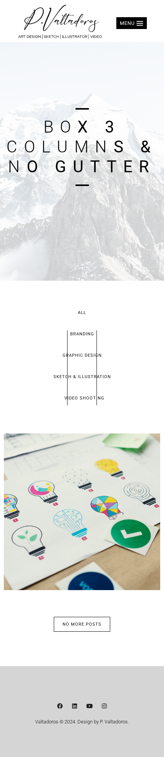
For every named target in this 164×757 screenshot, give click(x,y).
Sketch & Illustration (82, 376)
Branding (82, 334)
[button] (131, 23)
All (82, 312)
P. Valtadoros (114, 722)
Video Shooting (84, 398)
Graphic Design (82, 355)
